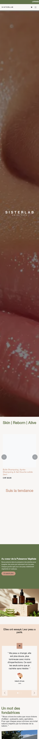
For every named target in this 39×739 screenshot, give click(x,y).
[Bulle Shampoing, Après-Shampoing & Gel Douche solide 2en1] (19, 450)
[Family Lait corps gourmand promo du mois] (19, 688)
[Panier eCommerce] (31, 7)
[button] (4, 457)
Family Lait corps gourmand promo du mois (19, 708)
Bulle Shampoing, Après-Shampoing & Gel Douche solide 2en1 (18, 472)
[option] (19, 457)
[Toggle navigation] (35, 7)
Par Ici (3, 667)
